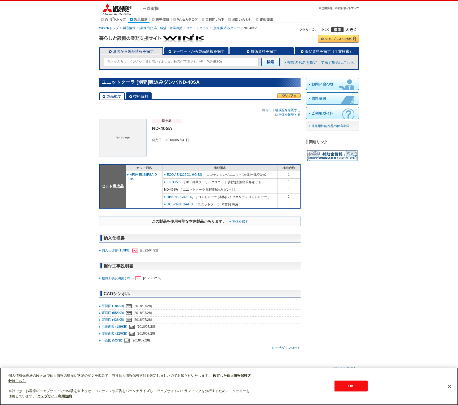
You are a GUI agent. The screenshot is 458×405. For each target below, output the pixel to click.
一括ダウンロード (288, 348)
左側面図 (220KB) (115, 333)
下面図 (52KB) (112, 340)
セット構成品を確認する (283, 110)
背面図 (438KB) (113, 320)
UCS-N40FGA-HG (180, 204)
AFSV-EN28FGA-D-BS (144, 177)
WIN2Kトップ (109, 28)
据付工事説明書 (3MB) (118, 278)
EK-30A (172, 182)
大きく (348, 29)
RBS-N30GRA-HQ (180, 197)
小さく (328, 29)
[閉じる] (449, 386)
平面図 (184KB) (113, 306)
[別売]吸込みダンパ (226, 28)
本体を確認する (289, 114)
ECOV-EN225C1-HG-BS (184, 175)
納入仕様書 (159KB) (116, 250)
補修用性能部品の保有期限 (330, 126)
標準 (337, 29)
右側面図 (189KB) (115, 326)
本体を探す (240, 221)
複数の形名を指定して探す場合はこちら (320, 62)
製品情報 (129, 28)
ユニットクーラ (197, 28)
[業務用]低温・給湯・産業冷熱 (160, 28)
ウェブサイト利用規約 (54, 396)
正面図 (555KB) (113, 313)
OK (350, 386)
